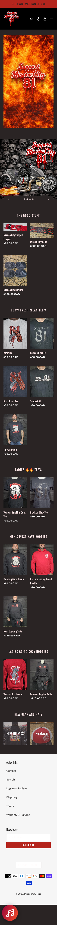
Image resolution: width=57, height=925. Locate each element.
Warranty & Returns (18, 814)
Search (10, 779)
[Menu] (51, 19)
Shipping (11, 797)
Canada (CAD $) (27, 865)
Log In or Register (17, 788)
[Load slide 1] (24, 199)
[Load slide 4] (33, 199)
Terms (10, 806)
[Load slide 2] (27, 199)
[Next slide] (48, 199)
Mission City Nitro (32, 894)
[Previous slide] (8, 199)
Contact (11, 770)
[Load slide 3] (30, 199)
